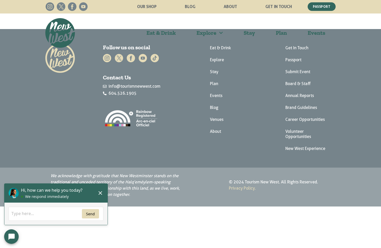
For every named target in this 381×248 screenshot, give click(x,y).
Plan (281, 32)
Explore (206, 32)
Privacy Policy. (242, 188)
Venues (216, 119)
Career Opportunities (305, 119)
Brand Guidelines (301, 107)
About (230, 6)
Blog (190, 6)
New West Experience (305, 148)
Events (316, 32)
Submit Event (297, 71)
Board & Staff (298, 83)
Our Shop (147, 6)
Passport (293, 59)
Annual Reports (299, 95)
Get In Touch (278, 6)
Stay (249, 32)
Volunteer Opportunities (298, 134)
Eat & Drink (161, 32)
